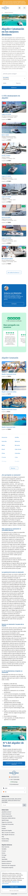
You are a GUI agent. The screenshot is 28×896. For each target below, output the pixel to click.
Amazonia (4, 437)
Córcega (4, 855)
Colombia (17, 453)
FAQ (3, 836)
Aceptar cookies (14, 887)
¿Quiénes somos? (6, 812)
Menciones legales (7, 830)
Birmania (17, 445)
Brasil (3, 449)
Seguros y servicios (7, 822)
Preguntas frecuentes (8, 824)
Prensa (4, 826)
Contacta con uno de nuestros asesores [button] (14, 763)
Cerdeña (4, 849)
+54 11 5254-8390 (14, 779)
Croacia (4, 851)
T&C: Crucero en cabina (8, 832)
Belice (3, 445)
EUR (6, 788)
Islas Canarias (5, 847)
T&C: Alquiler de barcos (8, 834)
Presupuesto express (7, 867)
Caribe (3, 857)
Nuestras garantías (7, 816)
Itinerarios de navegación (9, 865)
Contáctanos (5, 841)
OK (24, 805)
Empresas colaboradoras (8, 818)
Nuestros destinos (7, 861)
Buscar (15, 87)
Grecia (3, 853)
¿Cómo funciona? (6, 814)
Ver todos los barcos (13, 272)
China (3, 453)
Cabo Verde (18, 449)
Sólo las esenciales (14, 890)
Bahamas (17, 441)
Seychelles (4, 859)
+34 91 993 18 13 (14, 777)
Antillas (17, 437)
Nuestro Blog (5, 839)
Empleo (4, 828)
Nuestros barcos (6, 863)
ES (5, 792)
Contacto (14, 304)
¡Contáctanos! (14, 784)
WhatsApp (15, 782)
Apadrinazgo (5, 820)
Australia (4, 441)
